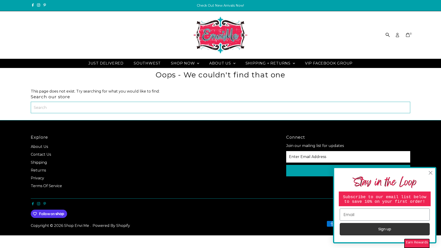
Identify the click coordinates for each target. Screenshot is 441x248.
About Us (220, 63)
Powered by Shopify (111, 225)
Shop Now (183, 63)
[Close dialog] (431, 173)
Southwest (147, 63)
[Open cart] (407, 35)
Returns (38, 170)
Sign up (384, 229)
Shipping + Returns (269, 63)
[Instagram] (38, 5)
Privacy (37, 178)
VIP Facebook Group (329, 63)
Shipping (39, 162)
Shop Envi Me (77, 225)
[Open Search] (388, 35)
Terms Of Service (46, 186)
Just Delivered (106, 63)
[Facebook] (33, 5)
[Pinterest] (44, 5)
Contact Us (41, 154)
